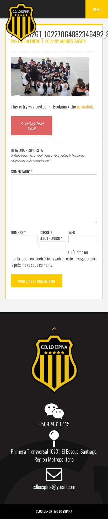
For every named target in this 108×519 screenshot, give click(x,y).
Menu (97, 9)
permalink (85, 106)
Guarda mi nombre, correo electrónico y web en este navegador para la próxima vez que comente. (54, 258)
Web (71, 232)
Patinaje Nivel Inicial (33, 126)
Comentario (22, 171)
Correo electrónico (51, 235)
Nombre (18, 232)
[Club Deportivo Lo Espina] (21, 41)
